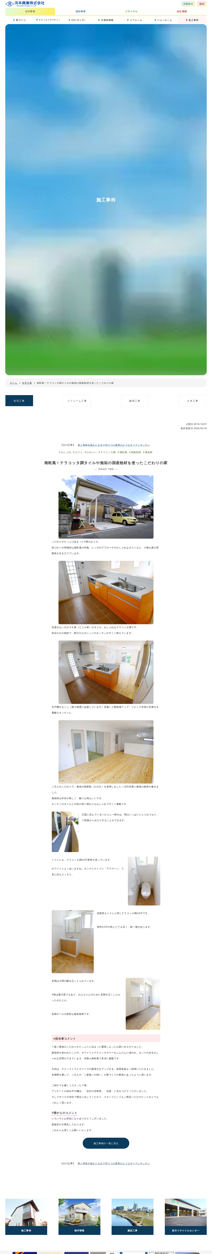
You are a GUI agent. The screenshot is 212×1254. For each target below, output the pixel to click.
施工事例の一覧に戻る (106, 1143)
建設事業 (81, 11)
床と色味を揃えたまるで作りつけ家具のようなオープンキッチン (114, 444)
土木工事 (192, 400)
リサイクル (131, 11)
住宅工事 (19, 400)
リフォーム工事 (77, 400)
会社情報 (182, 11)
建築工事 (134, 400)
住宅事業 (30, 11)
